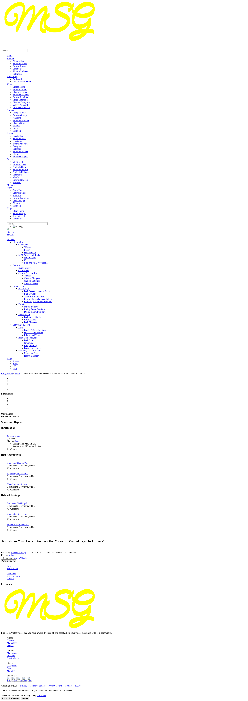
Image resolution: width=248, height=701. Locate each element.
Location (11, 655)
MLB (17, 373)
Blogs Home (7, 373)
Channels (11, 640)
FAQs (78, 685)
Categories (12, 665)
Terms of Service (37, 685)
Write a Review (8, 561)
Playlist (10, 645)
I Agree (25, 698)
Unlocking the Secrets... (18, 484)
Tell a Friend (12, 568)
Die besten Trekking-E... (18, 503)
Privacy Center (55, 685)
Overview (11, 573)
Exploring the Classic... (17, 473)
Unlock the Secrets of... (17, 514)
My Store (11, 671)
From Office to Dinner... (18, 524)
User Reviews (13, 576)
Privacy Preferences (10, 698)
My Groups (12, 653)
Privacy (23, 685)
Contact (68, 685)
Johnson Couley (14, 436)
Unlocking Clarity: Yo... (18, 463)
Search (10, 668)
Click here (41, 695)
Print (9, 566)
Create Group (13, 658)
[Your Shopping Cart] (8, 229)
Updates (10, 578)
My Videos (12, 643)
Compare (14, 449)
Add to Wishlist (20, 558)
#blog (17, 441)
